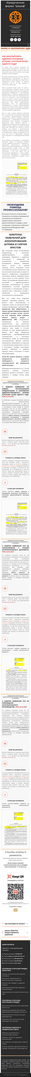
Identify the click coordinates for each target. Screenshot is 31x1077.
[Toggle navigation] (28, 45)
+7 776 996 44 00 (18, 954)
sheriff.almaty (18, 961)
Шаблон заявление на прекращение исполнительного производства (15, 805)
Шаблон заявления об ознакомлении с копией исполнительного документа (15, 650)
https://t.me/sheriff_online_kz (16, 956)
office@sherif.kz (18, 958)
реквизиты (18, 464)
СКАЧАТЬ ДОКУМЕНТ (8, 491)
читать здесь (17, 963)
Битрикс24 (23, 1074)
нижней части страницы (8, 466)
